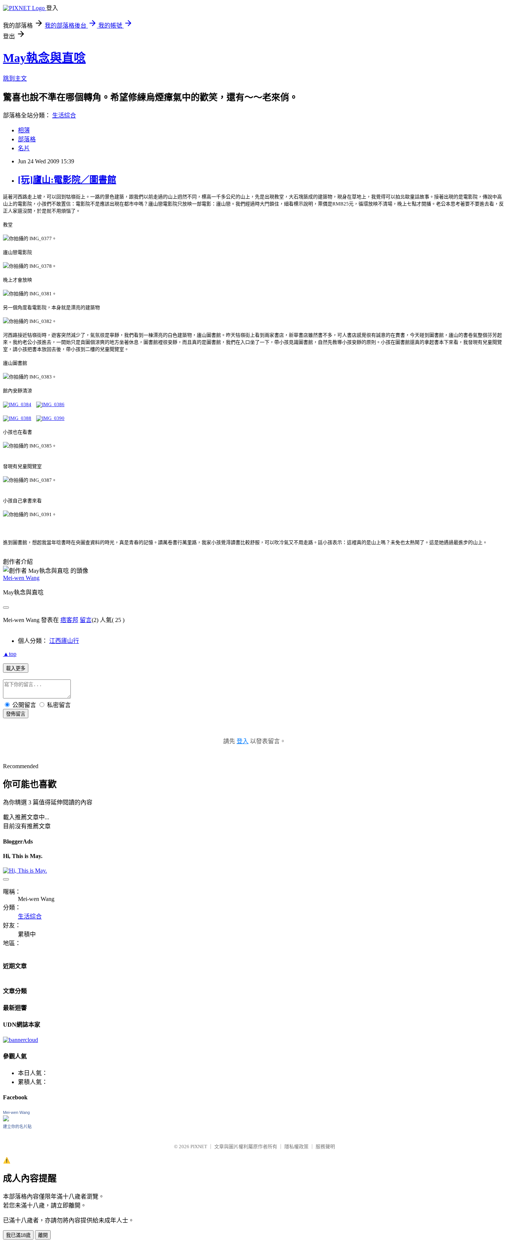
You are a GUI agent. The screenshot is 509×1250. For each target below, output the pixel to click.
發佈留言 (15, 714)
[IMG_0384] (17, 404)
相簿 (24, 130)
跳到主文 (15, 78)
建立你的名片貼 (17, 1126)
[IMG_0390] (50, 418)
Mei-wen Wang (21, 578)
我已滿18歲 (18, 1235)
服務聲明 (325, 1146)
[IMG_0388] (17, 418)
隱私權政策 (296, 1146)
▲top (9, 654)
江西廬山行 (64, 641)
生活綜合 (64, 115)
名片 (24, 148)
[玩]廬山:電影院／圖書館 (67, 180)
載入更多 (15, 668)
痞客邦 (69, 620)
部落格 (27, 139)
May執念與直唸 (44, 58)
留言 (86, 620)
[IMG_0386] (50, 404)
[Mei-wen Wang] (6, 1119)
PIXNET (198, 1146)
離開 (43, 1235)
